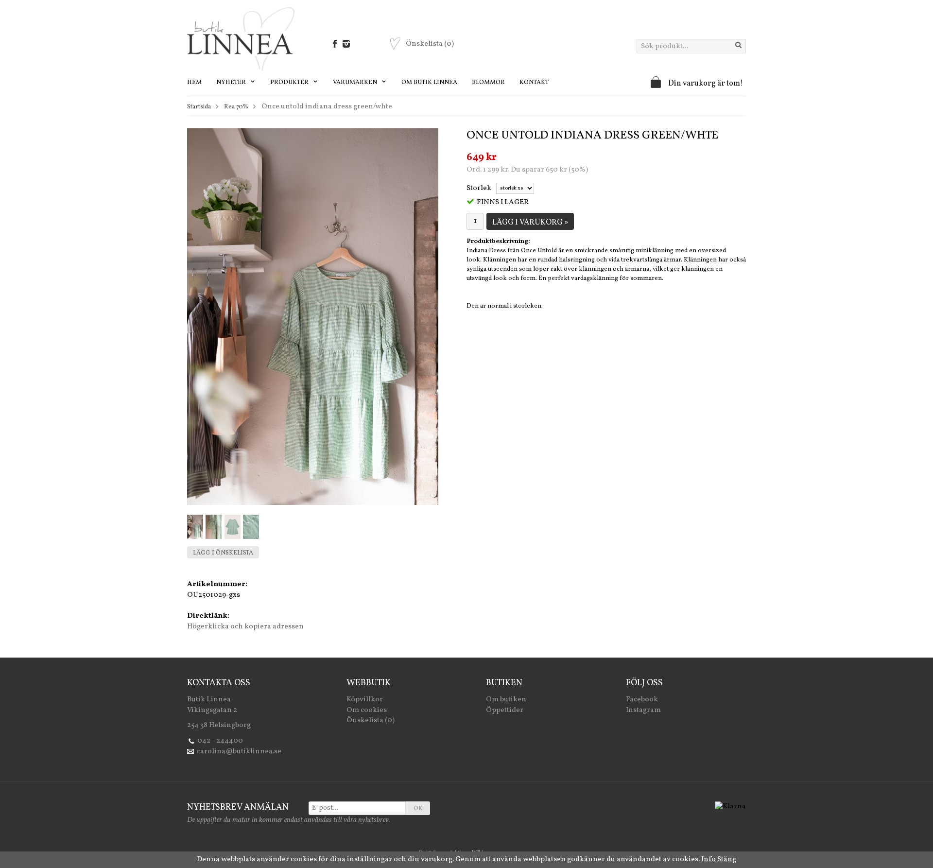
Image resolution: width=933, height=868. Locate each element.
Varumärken (356, 82)
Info (708, 859)
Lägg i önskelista (223, 553)
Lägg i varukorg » (530, 222)
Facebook (642, 699)
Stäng (726, 859)
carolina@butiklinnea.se (239, 751)
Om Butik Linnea (429, 82)
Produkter (290, 82)
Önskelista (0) (370, 720)
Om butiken (506, 699)
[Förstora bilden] (312, 317)
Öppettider (504, 710)
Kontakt (534, 82)
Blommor (488, 82)
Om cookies (366, 710)
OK (418, 808)
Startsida (199, 107)
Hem (194, 82)
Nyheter (231, 82)
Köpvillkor (364, 699)
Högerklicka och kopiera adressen (245, 627)
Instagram (643, 710)
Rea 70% (236, 107)
